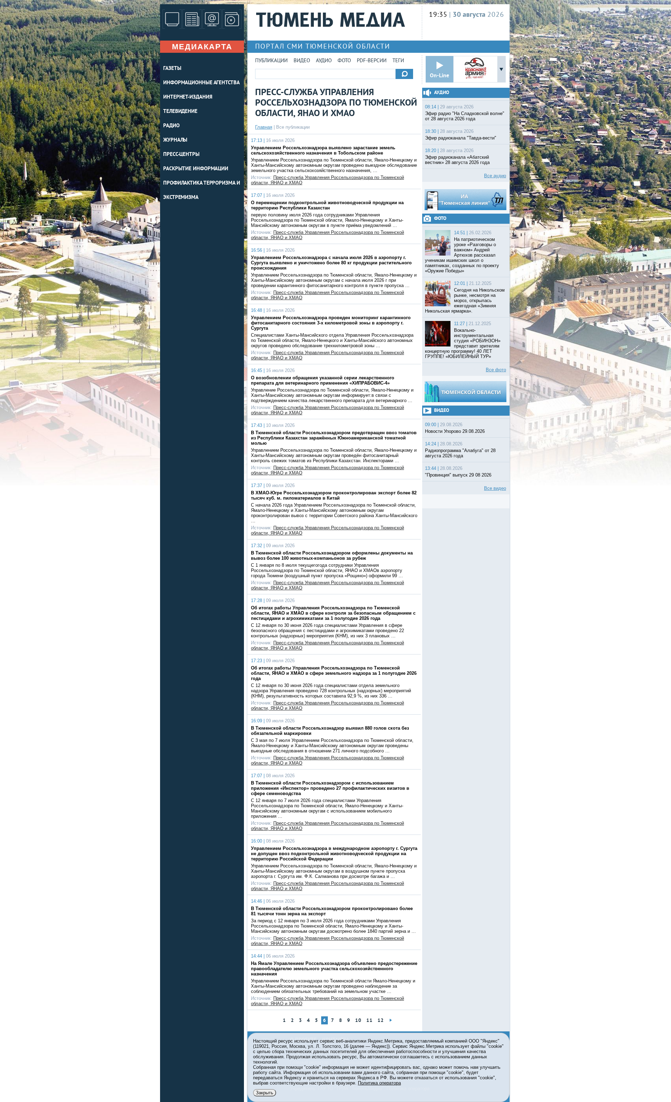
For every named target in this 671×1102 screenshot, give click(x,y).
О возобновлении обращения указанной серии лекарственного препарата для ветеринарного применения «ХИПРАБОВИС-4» (322, 380)
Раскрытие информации (195, 169)
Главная (263, 127)
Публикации (271, 61)
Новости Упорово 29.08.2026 (455, 431)
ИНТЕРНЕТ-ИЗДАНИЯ (187, 97)
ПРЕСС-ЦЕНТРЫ (181, 154)
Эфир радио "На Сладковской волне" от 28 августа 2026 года (464, 116)
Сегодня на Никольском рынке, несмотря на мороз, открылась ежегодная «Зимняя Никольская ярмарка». (465, 300)
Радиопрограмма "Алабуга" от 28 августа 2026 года (460, 453)
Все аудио (495, 175)
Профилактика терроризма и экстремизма (201, 190)
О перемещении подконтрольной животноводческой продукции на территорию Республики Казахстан (327, 205)
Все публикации (293, 127)
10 (358, 1021)
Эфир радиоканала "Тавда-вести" (460, 138)
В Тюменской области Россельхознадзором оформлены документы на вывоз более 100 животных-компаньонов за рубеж (332, 555)
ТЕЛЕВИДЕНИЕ (180, 111)
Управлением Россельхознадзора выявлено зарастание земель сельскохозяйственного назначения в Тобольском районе (323, 150)
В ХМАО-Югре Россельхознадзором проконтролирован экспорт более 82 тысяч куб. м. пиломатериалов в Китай (334, 495)
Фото (344, 61)
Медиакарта (202, 46)
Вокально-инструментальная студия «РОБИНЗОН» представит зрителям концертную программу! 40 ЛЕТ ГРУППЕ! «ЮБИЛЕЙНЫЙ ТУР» (462, 343)
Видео (302, 61)
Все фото (496, 369)
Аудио (324, 61)
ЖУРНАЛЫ (175, 140)
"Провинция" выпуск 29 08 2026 (458, 475)
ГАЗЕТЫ (172, 68)
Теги (398, 61)
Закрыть (264, 1092)
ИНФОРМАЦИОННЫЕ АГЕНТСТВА (201, 83)
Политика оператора (379, 1083)
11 (369, 1021)
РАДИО (171, 126)
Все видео (495, 488)
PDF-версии (372, 61)
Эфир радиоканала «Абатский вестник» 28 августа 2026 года (457, 160)
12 (380, 1021)
